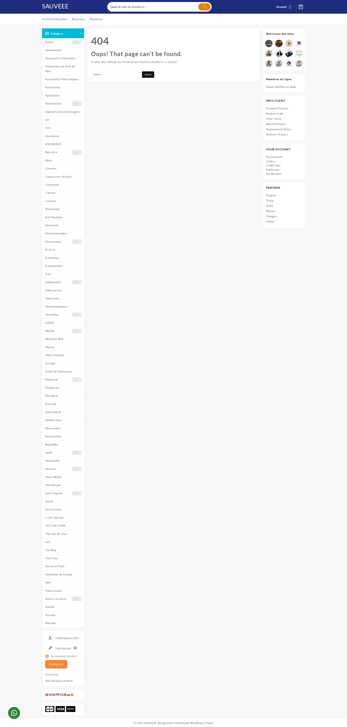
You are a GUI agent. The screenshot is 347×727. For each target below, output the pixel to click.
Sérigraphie (52, 460)
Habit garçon (53, 290)
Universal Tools (55, 566)
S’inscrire (51, 674)
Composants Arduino (58, 176)
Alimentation (53, 103)
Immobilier (52, 314)
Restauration (53, 436)
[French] (54, 694)
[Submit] (204, 6)
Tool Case (51, 558)
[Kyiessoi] (299, 53)
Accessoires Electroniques (62, 79)
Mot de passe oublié (58, 680)
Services (50, 469)
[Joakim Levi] (269, 43)
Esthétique (52, 257)
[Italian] (61, 694)
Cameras (51, 168)
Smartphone (53, 485)
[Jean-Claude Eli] (279, 53)
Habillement (53, 282)
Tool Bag (50, 550)
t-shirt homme (54, 517)
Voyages (50, 615)
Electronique (53, 241)
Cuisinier (50, 201)
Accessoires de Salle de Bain (60, 69)
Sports (49, 501)
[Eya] (299, 63)
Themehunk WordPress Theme (193, 723)
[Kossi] (279, 63)
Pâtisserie (51, 379)
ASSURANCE (53, 144)
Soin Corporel (53, 493)
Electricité (51, 225)
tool (47, 541)
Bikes (48, 160)
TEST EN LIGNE (55, 525)
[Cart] (300, 6)
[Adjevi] (269, 53)
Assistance (52, 136)
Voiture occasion (55, 598)
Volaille (50, 606)
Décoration (52, 209)
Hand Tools (52, 298)
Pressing (50, 404)
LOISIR (49, 322)
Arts (48, 127)
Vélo (48, 582)
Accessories (52, 87)
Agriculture (52, 95)
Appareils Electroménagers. (63, 111)
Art (47, 119)
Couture (50, 192)
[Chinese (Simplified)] (47, 694)
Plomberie (51, 395)
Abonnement (53, 50)
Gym (48, 274)
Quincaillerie (53, 412)
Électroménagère (56, 233)
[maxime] (289, 53)
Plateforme (52, 387)
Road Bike (51, 444)
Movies (49, 347)
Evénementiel (54, 266)
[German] (58, 694)
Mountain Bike (54, 338)
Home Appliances (56, 306)
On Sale (50, 363)
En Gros (50, 249)
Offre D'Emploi (54, 355)
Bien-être (51, 152)
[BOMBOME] (289, 63)
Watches (50, 623)
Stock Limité (53, 509)
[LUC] (269, 63)
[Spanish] (72, 694)
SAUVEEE (55, 6)
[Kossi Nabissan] (289, 43)
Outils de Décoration (58, 371)
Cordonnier (52, 184)
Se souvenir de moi (64, 656)
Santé (49, 452)
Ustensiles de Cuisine (58, 574)
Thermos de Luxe (56, 533)
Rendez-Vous (53, 420)
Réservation (53, 428)
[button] (14, 713)
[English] (50, 694)
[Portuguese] (65, 694)
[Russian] (68, 694)
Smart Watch (53, 477)
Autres (49, 42)
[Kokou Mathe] (299, 43)
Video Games (53, 590)
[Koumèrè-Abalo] (279, 43)
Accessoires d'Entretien (60, 58)
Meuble (50, 330)
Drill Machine (53, 217)
